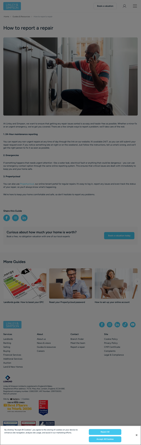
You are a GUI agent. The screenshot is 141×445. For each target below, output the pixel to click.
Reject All (105, 432)
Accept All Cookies (105, 439)
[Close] (137, 435)
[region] (70, 435)
